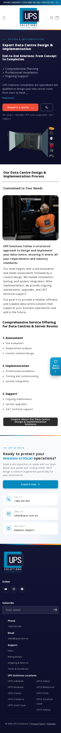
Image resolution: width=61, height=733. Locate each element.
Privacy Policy (38, 723)
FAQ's (11, 650)
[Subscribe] (55, 609)
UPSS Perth (42, 693)
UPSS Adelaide (16, 681)
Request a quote (18, 107)
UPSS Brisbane (16, 687)
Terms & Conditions (18, 668)
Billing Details (15, 656)
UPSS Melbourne (45, 687)
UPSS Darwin (15, 693)
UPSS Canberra (16, 699)
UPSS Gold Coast (17, 705)
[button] (4, 17)
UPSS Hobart (43, 681)
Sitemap (51, 723)
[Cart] (57, 17)
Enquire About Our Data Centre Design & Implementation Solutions (30, 422)
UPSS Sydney (43, 709)
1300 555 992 (14, 626)
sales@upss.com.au (18, 638)
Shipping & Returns (18, 662)
